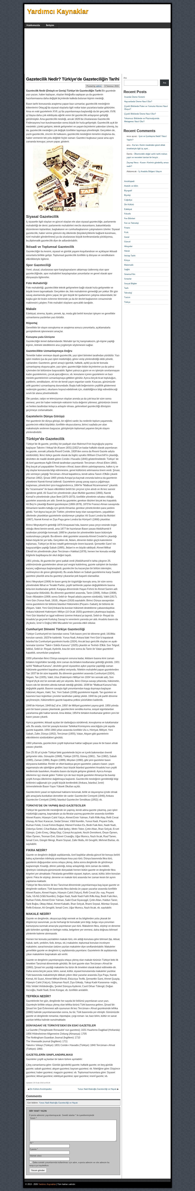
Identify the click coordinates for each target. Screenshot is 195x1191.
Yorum (33, 1118)
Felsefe (127, 214)
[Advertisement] (97, 51)
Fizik (126, 232)
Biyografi (128, 190)
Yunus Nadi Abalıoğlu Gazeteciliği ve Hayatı (97, 1089)
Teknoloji (128, 293)
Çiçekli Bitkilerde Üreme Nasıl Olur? (140, 114)
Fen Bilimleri (129, 218)
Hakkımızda (33, 25)
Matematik (128, 265)
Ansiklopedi (129, 181)
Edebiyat (128, 209)
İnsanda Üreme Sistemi (134, 97)
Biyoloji (127, 195)
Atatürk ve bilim (131, 186)
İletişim (50, 25)
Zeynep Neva (132, 162)
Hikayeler (128, 246)
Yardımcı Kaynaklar (57, 11)
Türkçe (127, 302)
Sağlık (127, 269)
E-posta (34, 1149)
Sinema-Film (129, 274)
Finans (127, 228)
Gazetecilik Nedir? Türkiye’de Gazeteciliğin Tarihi (72, 79)
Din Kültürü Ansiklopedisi (41, 1089)
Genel (126, 237)
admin (98, 86)
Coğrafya (128, 200)
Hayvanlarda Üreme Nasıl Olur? (138, 101)
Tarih (126, 288)
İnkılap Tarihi (129, 255)
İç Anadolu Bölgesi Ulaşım (150, 171)
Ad (31, 1143)
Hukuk (127, 251)
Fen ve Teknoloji (131, 223)
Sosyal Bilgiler (130, 283)
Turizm (127, 297)
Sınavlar (127, 279)
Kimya (127, 260)
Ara (125, 78)
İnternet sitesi (36, 1156)
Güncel (127, 241)
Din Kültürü (129, 204)
